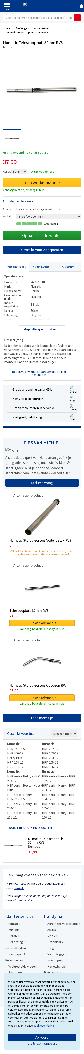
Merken (52, 936)
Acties (51, 930)
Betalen (14, 936)
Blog (50, 948)
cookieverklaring (43, 1025)
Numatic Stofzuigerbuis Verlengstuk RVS (40, 540)
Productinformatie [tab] (16, 266)
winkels (19, 888)
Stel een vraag (42, 482)
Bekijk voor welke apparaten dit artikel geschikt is (39, 373)
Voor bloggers (57, 954)
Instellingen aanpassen (42, 1043)
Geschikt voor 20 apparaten (42, 249)
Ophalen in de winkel (42, 235)
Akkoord (42, 1037)
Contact (14, 924)
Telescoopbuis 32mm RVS (29, 610)
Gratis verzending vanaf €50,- (32, 389)
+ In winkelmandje (42, 182)
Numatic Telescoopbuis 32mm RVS (46, 840)
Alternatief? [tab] (68, 266)
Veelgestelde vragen (22, 966)
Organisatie (55, 942)
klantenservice (23, 900)
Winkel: (7, 216)
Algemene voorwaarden (63, 924)
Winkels (13, 930)
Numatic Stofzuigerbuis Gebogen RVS (38, 685)
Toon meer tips (42, 717)
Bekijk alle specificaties (39, 329)
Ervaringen (55, 960)
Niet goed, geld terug (27, 417)
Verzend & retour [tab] (41, 266)
